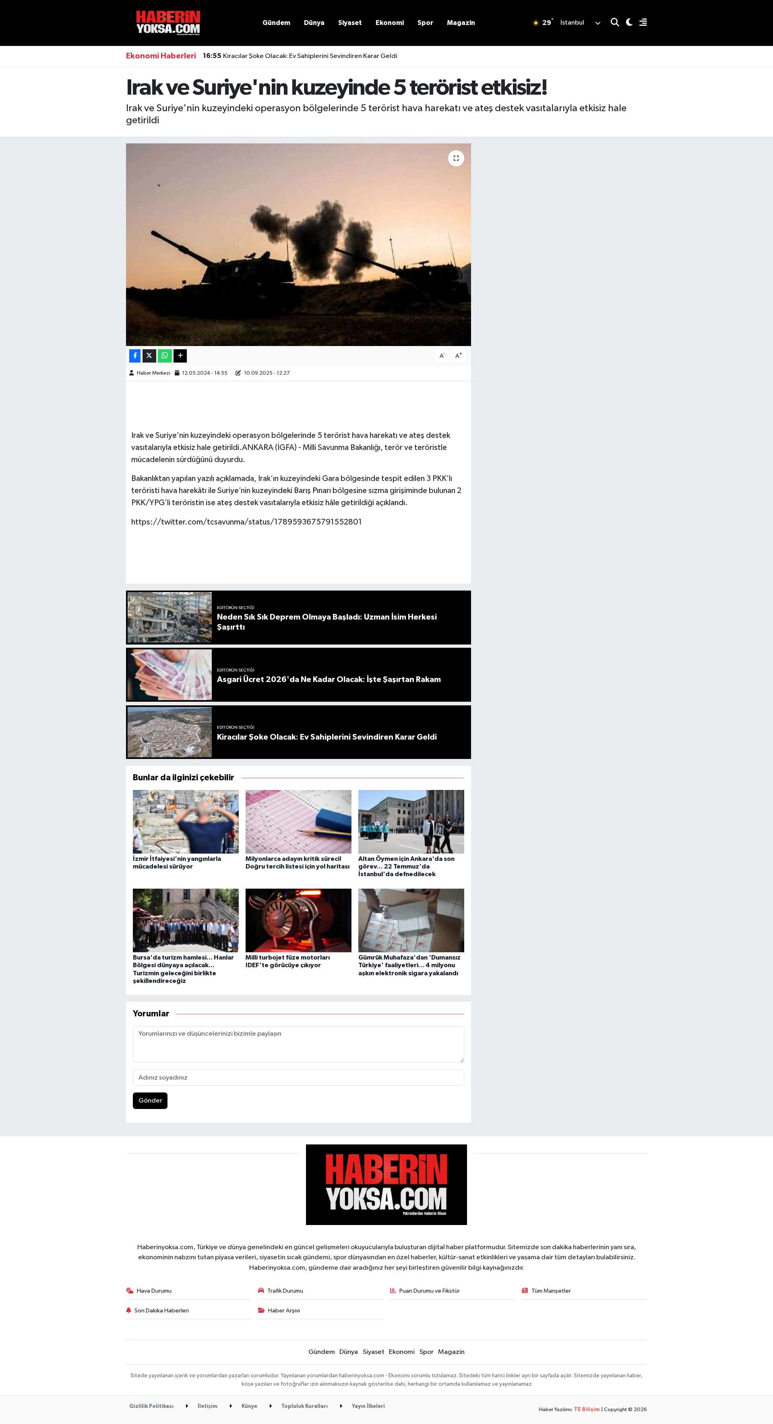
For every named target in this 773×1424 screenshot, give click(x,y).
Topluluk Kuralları (304, 1406)
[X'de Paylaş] (149, 356)
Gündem (276, 22)
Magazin (461, 22)
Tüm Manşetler (551, 1291)
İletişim (206, 1406)
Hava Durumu (154, 1291)
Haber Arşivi (284, 1311)
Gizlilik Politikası (151, 1406)
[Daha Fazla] (180, 356)
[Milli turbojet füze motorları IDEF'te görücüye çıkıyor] (298, 920)
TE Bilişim (587, 1409)
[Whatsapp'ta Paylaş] (165, 356)
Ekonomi (390, 22)
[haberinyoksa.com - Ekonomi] (168, 22)
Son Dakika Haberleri (161, 1311)
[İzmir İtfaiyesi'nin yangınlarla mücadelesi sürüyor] (186, 821)
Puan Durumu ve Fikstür (429, 1291)
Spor (425, 22)
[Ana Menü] (639, 23)
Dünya (314, 22)
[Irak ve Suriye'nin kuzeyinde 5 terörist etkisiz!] (298, 244)
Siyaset (350, 22)
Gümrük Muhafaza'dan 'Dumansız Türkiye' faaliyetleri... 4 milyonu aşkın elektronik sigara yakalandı (409, 965)
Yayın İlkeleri (368, 1406)
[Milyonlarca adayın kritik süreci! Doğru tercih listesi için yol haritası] (298, 821)
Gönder (150, 1100)
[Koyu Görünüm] (625, 23)
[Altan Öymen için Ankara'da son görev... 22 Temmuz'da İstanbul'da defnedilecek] (411, 821)
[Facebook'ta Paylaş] (135, 356)
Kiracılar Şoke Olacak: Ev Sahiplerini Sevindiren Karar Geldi (300, 56)
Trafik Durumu (285, 1291)
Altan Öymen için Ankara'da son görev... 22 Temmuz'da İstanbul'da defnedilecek (406, 866)
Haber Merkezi (153, 373)
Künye (248, 1406)
